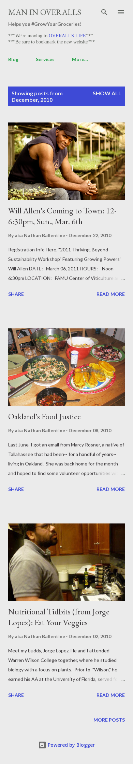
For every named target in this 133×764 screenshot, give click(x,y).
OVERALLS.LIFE (67, 35)
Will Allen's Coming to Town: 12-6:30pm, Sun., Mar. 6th (62, 216)
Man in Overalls (44, 12)
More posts (109, 720)
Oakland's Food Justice (44, 416)
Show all (107, 93)
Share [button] (16, 294)
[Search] (104, 12)
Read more (111, 294)
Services (45, 59)
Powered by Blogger (70, 745)
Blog (13, 59)
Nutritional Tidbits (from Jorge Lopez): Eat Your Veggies (58, 617)
